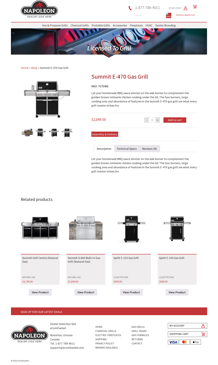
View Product (40, 292)
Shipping (101, 339)
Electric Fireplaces (108, 335)
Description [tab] (104, 148)
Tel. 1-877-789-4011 (62, 343)
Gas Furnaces (140, 335)
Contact (137, 343)
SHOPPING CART (179, 334)
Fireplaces (136, 25)
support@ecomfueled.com (67, 347)
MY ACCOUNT (175, 8)
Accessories (120, 25)
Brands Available (106, 347)
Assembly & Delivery (104, 134)
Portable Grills (101, 25)
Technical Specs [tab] (127, 148)
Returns (137, 339)
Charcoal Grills (80, 25)
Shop (34, 68)
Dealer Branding (165, 25)
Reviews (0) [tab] (149, 148)
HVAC (149, 25)
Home (24, 68)
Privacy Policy (104, 343)
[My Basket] (194, 6)
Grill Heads (139, 331)
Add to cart (175, 120)
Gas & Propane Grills (55, 25)
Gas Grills (138, 326)
